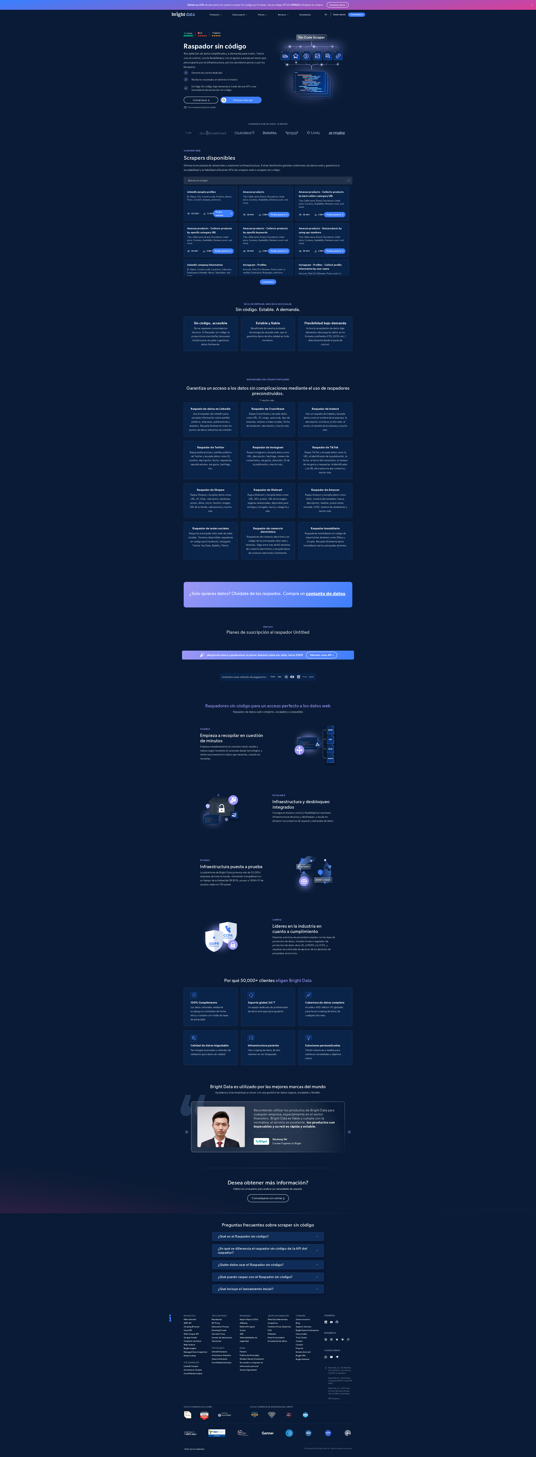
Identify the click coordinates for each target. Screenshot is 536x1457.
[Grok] (348, 1339)
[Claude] (342, 1339)
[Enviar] (348, 180)
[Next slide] (349, 1132)
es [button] (326, 14)
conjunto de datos (325, 593)
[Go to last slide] (187, 1132)
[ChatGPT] (326, 1339)
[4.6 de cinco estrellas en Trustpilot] (188, 34)
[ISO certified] (308, 1433)
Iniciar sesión (339, 14)
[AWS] (188, 1414)
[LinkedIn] (326, 1322)
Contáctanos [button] (356, 14)
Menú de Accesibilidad (194, 1449)
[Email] (331, 1357)
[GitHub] (337, 1322)
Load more (268, 282)
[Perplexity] (331, 1339)
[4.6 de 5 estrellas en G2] (202, 34)
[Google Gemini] (337, 1339)
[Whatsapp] (326, 1357)
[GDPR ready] (328, 1433)
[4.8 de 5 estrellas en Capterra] (216, 34)
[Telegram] (337, 1357)
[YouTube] (331, 1322)
